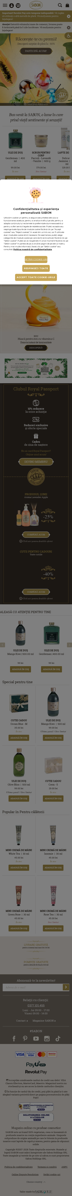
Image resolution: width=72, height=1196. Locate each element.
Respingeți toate (36, 268)
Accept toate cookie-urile (36, 277)
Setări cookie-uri (36, 259)
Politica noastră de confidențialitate (32, 249)
